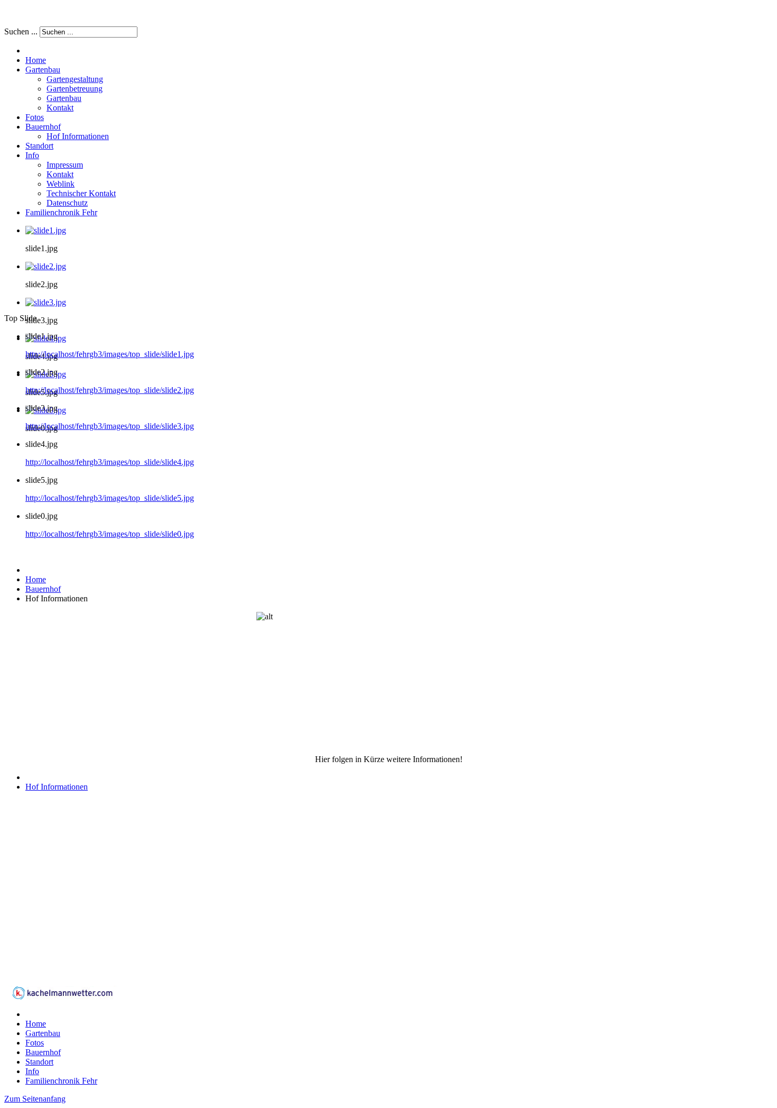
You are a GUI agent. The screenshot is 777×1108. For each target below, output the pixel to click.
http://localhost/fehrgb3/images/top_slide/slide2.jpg (109, 390)
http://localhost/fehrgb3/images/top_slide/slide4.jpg (109, 461)
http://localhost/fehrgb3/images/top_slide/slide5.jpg (109, 497)
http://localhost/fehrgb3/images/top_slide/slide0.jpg (109, 533)
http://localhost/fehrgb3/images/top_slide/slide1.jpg (109, 354)
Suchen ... (21, 31)
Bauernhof (43, 588)
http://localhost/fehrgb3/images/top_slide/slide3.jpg (109, 426)
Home (35, 579)
